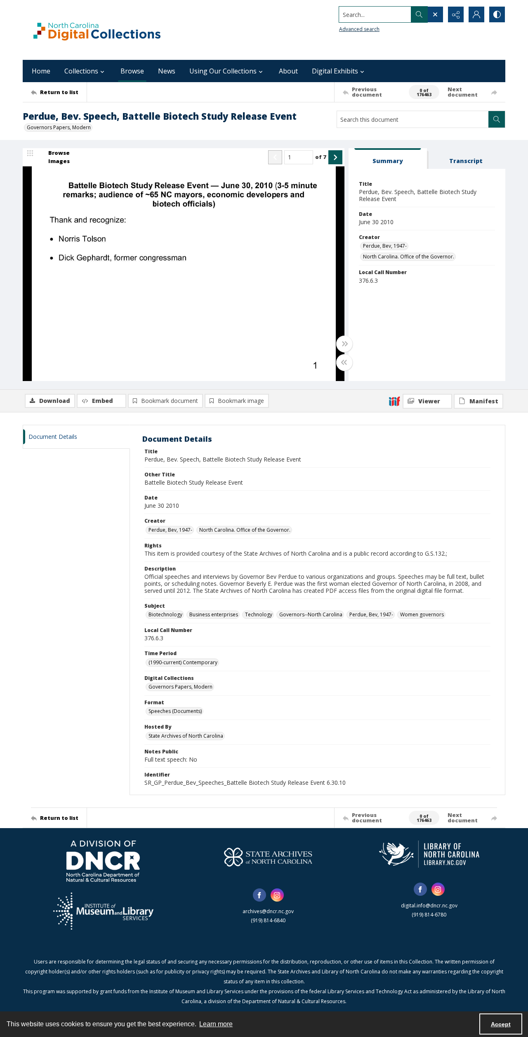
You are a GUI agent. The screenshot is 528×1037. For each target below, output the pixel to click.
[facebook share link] (259, 895)
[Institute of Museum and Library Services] (103, 911)
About (288, 71)
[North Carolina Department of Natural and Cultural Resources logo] (103, 861)
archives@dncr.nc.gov (268, 911)
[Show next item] (335, 157)
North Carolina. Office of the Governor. (408, 256)
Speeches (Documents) (175, 711)
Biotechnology (165, 614)
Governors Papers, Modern (59, 127)
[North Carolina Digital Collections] (97, 29)
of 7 (320, 157)
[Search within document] (496, 119)
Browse (132, 71)
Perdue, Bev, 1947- (385, 245)
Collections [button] (81, 71)
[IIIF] (394, 401)
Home (41, 71)
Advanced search (359, 29)
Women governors (422, 614)
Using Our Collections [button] (223, 71)
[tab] (388, 158)
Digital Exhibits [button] (335, 71)
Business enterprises (213, 614)
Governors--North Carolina (310, 614)
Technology (258, 614)
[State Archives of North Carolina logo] (268, 857)
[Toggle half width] (344, 362)
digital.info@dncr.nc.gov (429, 905)
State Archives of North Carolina (185, 735)
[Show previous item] (275, 157)
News (166, 71)
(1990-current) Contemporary (182, 662)
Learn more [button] (216, 1024)
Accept (501, 1024)
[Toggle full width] (344, 344)
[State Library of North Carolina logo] (429, 854)
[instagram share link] (277, 895)
